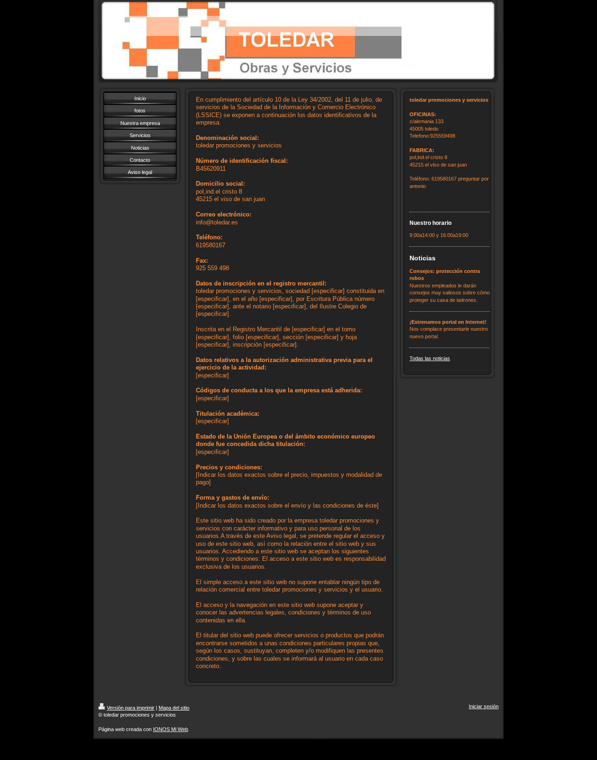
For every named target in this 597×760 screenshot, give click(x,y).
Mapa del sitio (174, 708)
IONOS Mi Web (170, 729)
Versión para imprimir (130, 708)
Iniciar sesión (484, 706)
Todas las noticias (430, 358)
